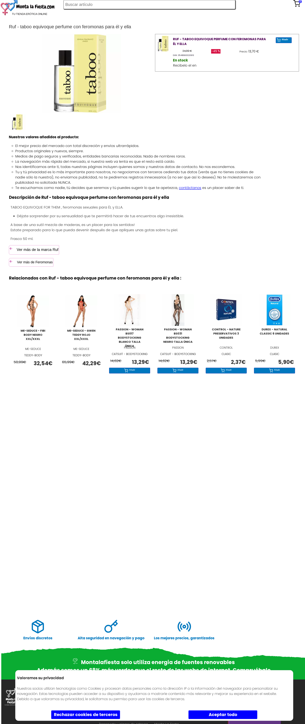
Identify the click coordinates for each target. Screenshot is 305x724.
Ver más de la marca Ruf (37, 249)
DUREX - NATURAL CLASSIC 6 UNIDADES (274, 331)
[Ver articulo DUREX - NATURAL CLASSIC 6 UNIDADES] (274, 324)
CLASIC (226, 354)
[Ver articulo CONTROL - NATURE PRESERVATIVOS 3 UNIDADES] (226, 324)
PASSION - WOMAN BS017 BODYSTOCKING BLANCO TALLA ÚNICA (129, 336)
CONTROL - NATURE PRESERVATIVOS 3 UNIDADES (226, 334)
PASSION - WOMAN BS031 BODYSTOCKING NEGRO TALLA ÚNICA (178, 336)
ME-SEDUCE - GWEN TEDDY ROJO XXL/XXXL (81, 335)
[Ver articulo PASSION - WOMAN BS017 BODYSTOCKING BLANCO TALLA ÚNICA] (130, 324)
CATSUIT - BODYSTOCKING (130, 354)
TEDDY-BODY (33, 355)
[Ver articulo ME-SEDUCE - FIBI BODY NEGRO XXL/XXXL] (33, 326)
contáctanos (190, 187)
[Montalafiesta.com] (32, 8)
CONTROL (226, 348)
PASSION (129, 348)
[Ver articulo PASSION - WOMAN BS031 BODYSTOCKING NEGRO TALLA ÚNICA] (178, 324)
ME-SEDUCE (33, 349)
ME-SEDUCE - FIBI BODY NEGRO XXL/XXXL (33, 335)
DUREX (274, 348)
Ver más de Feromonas (34, 262)
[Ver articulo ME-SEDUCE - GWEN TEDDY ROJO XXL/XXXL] (81, 326)
